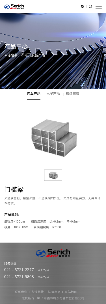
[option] (53, 136)
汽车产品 (33, 94)
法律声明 (54, 292)
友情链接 (37, 292)
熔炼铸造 (72, 94)
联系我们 (21, 292)
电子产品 (53, 94)
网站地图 (71, 292)
